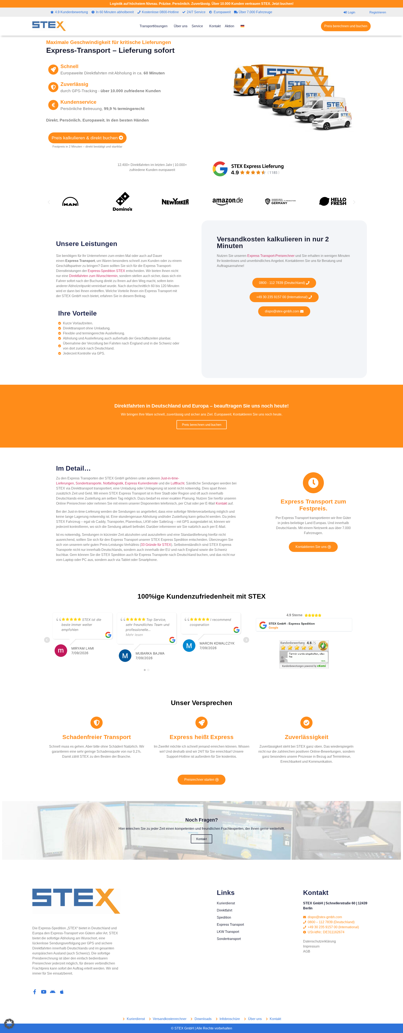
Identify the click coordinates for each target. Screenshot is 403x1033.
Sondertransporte (88, 483)
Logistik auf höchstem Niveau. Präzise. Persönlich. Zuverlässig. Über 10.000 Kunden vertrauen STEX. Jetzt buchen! (201, 3)
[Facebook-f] (34, 991)
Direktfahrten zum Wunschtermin (93, 276)
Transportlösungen (153, 26)
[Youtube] (43, 991)
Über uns (180, 26)
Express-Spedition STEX (106, 271)
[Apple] (61, 991)
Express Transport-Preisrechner (270, 256)
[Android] (52, 991)
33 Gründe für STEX (156, 544)
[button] (48, 202)
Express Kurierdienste (141, 483)
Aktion (229, 26)
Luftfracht (177, 483)
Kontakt (215, 26)
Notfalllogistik (113, 483)
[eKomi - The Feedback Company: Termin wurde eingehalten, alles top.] (304, 667)
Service (197, 26)
